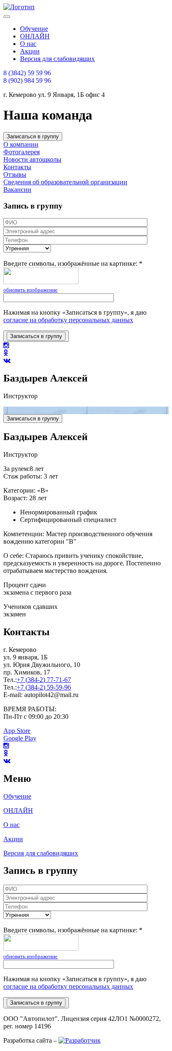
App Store (16, 730)
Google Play (19, 738)
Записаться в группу (33, 136)
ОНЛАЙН (18, 810)
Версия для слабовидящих (40, 853)
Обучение (17, 796)
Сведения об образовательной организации (65, 182)
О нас (11, 824)
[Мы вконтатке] (6, 360)
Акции (13, 838)
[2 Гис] (6, 745)
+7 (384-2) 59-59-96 (44, 687)
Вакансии (17, 189)
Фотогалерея (21, 151)
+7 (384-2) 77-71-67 (44, 679)
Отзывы (14, 174)
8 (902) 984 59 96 (27, 80)
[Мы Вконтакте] (6, 760)
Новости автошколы (32, 159)
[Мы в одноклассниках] (5, 352)
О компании (20, 144)
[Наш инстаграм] (6, 345)
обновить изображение (30, 290)
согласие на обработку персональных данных (68, 319)
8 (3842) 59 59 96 (27, 72)
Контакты (17, 167)
